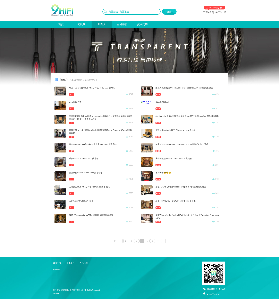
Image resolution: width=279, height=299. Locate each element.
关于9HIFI (221, 12)
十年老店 (70, 263)
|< (115, 241)
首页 (61, 24)
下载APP (208, 12)
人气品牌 (83, 263)
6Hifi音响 (56, 270)
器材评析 (122, 24)
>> (158, 241)
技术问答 (142, 24)
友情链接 (57, 263)
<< (120, 241)
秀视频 (81, 24)
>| (163, 241)
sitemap (56, 293)
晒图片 (102, 24)
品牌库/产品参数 (214, 7)
